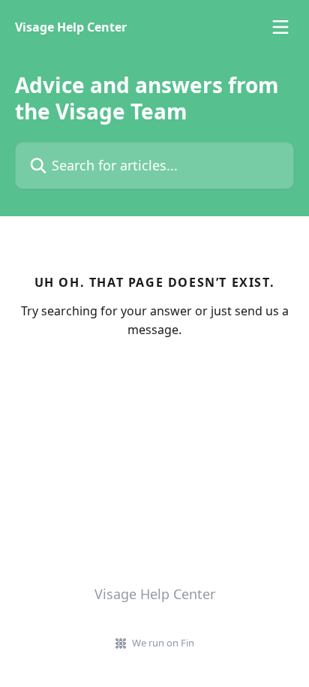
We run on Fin (163, 642)
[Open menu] (280, 27)
